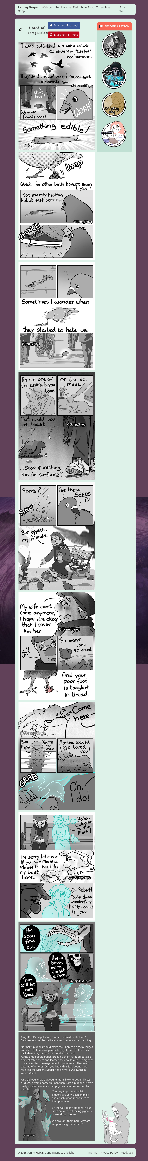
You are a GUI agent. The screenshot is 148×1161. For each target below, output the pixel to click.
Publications (63, 7)
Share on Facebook (66, 25)
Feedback (127, 1153)
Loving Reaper (28, 7)
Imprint (92, 1153)
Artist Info (122, 9)
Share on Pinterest (66, 35)
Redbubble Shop (83, 7)
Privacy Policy (109, 1153)
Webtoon (48, 7)
